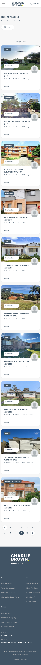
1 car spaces (28, 79)
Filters (9, 27)
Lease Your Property (8, 618)
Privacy (16, 659)
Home (3, 21)
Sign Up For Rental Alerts (10, 622)
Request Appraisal (33, 592)
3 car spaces (28, 415)
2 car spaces (30, 223)
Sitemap (24, 659)
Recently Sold (31, 601)
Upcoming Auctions (8, 592)
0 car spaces (28, 271)
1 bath (17, 79)
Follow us (15, 564)
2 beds (8, 127)
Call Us (35, 4)
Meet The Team (32, 588)
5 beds (8, 319)
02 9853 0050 (7, 636)
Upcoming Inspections (9, 588)
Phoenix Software (21, 654)
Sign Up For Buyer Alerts (10, 597)
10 (27, 533)
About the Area (31, 597)
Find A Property (6, 583)
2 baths (17, 223)
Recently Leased (13, 21)
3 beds (8, 79)
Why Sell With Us (32, 583)
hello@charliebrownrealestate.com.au (16, 642)
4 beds (8, 271)
